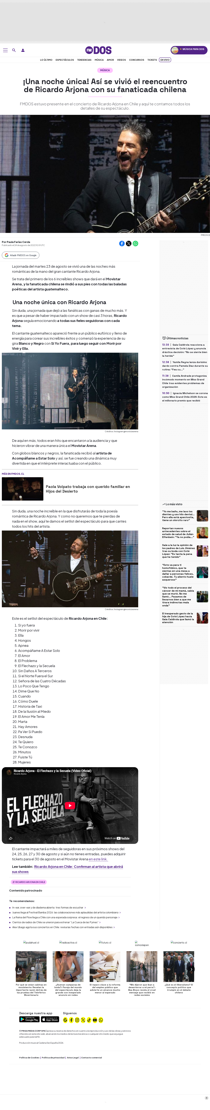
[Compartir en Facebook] (122, 243)
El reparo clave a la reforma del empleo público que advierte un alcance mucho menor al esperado (105, 988)
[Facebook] (71, 1019)
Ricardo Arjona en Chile (30, 882)
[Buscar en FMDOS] (14, 50)
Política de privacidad (53, 1057)
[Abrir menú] (5, 50)
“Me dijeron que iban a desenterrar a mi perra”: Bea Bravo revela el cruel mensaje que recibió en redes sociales (142, 989)
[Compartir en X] (128, 243)
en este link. (98, 859)
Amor (110, 59)
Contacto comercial (91, 1057)
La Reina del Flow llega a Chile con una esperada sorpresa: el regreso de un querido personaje (64, 917)
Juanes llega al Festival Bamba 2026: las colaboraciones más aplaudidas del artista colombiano (65, 912)
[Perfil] (23, 50)
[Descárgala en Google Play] (29, 1019)
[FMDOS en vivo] (174, 50)
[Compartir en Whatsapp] (135, 243)
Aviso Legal (73, 1057)
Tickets (152, 59)
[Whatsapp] (101, 1019)
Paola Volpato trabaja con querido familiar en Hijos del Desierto (88, 489)
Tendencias (84, 59)
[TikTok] (89, 1019)
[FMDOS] (98, 50)
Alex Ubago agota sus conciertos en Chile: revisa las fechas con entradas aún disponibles (62, 927)
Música (99, 59)
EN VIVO (165, 59)
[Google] (65, 1019)
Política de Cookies (29, 1057)
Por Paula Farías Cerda (16, 242)
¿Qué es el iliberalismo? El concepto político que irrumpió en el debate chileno (179, 988)
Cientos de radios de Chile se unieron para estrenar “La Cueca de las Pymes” (55, 922)
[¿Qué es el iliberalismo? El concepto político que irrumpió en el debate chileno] (178, 966)
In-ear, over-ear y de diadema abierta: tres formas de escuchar (48, 907)
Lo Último (46, 59)
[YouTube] (95, 1019)
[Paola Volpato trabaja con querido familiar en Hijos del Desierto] (22, 489)
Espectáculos (65, 59)
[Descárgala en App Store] (50, 1019)
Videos (121, 59)
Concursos (136, 59)
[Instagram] (77, 1019)
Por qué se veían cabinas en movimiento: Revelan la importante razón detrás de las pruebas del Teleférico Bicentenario (31, 989)
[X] (83, 1019)
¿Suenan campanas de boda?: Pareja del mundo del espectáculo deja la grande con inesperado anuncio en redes (68, 989)
